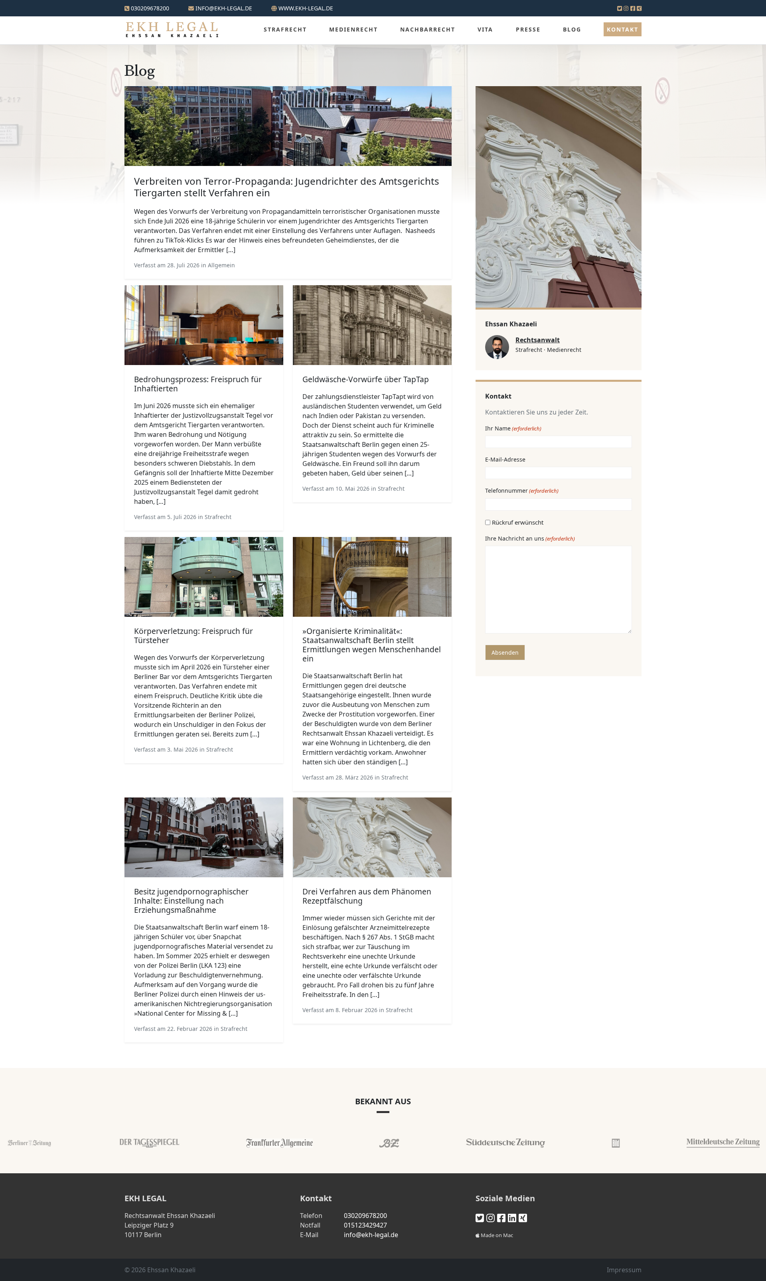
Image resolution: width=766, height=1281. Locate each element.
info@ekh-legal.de (371, 1234)
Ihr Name (513, 428)
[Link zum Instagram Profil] (626, 8)
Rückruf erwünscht (517, 522)
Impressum (624, 1269)
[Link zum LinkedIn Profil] (512, 1217)
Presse (528, 29)
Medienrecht (353, 29)
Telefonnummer (522, 490)
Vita (485, 29)
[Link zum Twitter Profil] (619, 8)
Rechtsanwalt (537, 340)
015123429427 (365, 1225)
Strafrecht (285, 29)
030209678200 (149, 8)
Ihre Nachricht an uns (530, 538)
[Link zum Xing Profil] (639, 8)
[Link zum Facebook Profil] (632, 8)
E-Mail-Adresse (505, 459)
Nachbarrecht (427, 29)
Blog (572, 29)
